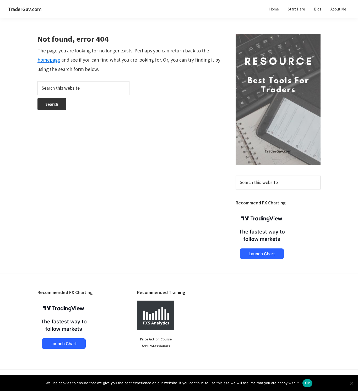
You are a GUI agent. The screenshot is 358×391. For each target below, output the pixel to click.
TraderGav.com (25, 9)
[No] (351, 383)
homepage (48, 60)
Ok (307, 383)
